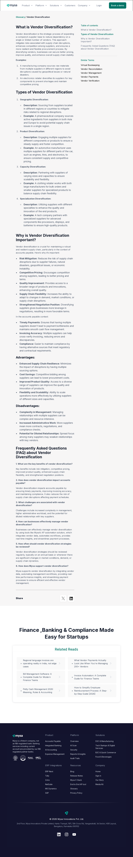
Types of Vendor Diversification (97, 34)
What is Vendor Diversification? (96, 29)
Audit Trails (75, 758)
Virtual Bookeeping (90, 65)
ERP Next (49, 771)
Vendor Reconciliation (91, 69)
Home (98, 771)
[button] (27, 5)
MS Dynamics (51, 788)
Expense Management (54, 754)
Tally (47, 776)
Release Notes (76, 776)
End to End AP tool (78, 784)
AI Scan (73, 745)
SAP (47, 793)
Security (73, 750)
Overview (74, 741)
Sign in (98, 776)
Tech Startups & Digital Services (105, 746)
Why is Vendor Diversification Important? (95, 40)
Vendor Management (91, 73)
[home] (12, 5)
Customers (70, 5)
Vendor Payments (89, 76)
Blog (72, 771)
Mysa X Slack (76, 780)
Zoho (47, 780)
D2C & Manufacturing (104, 741)
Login (99, 5)
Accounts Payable (53, 741)
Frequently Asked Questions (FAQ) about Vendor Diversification (98, 47)
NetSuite (48, 784)
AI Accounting (51, 750)
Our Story (99, 780)
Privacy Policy (76, 793)
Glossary (20, 17)
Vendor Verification (90, 80)
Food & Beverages (103, 757)
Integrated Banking (53, 745)
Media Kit (99, 784)
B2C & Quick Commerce (105, 752)
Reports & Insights (78, 754)
